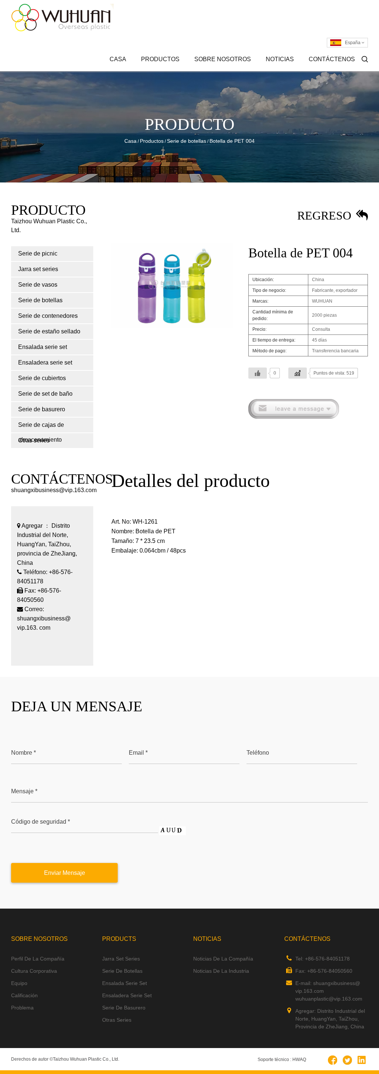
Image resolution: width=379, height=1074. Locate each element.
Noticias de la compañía (299, 70)
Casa (118, 59)
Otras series (116, 1020)
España (353, 42)
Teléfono (257, 753)
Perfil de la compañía (227, 70)
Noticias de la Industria (221, 971)
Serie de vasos (37, 284)
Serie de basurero (41, 409)
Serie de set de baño (45, 394)
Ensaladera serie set (45, 362)
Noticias (280, 59)
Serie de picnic (174, 70)
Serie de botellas (186, 141)
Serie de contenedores (48, 316)
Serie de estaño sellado (49, 331)
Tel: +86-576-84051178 (322, 959)
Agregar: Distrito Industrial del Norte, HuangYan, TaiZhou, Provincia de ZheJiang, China (330, 1018)
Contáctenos (332, 59)
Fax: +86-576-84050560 (323, 971)
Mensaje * (24, 791)
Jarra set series (38, 269)
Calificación (24, 995)
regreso (325, 215)
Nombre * (23, 753)
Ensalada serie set (42, 347)
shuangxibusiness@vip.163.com (54, 490)
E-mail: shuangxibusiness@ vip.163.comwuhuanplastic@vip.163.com (328, 991)
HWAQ (299, 1059)
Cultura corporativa (34, 971)
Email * (138, 753)
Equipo (19, 983)
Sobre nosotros (222, 59)
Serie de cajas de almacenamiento (41, 427)
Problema (22, 1008)
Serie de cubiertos (42, 378)
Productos (160, 59)
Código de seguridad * (40, 821)
